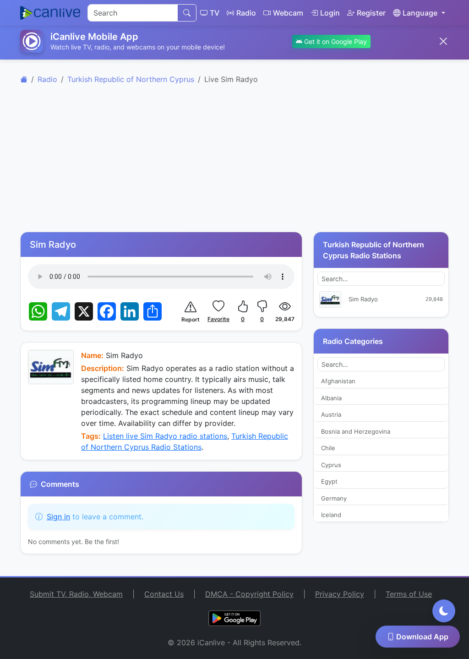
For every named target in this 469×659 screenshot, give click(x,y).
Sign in (58, 516)
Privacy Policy (339, 594)
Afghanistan (338, 381)
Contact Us (164, 594)
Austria (331, 414)
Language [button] (420, 12)
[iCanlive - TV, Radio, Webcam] (50, 13)
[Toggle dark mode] (443, 610)
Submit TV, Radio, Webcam (76, 594)
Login (330, 12)
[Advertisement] (234, 163)
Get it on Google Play (334, 41)
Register (371, 12)
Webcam (288, 12)
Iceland (331, 514)
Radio (246, 12)
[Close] (443, 41)
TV (214, 12)
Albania (331, 398)
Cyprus (331, 464)
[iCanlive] (23, 79)
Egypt (329, 481)
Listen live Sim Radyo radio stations (165, 436)
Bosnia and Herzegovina (355, 431)
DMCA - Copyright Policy (249, 594)
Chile (328, 448)
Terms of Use (409, 594)
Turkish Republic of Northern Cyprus (130, 79)
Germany (334, 498)
